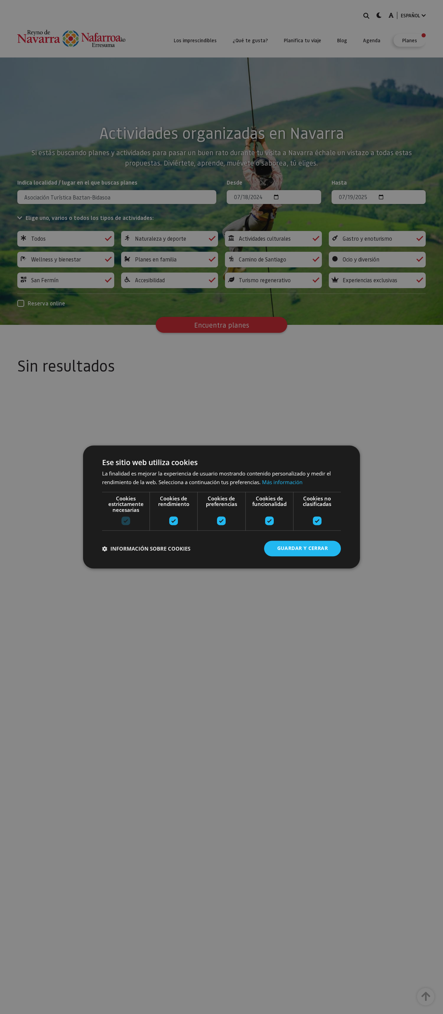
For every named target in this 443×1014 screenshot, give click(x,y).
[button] (146, 548)
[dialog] (221, 507)
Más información (282, 482)
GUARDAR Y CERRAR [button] (302, 548)
